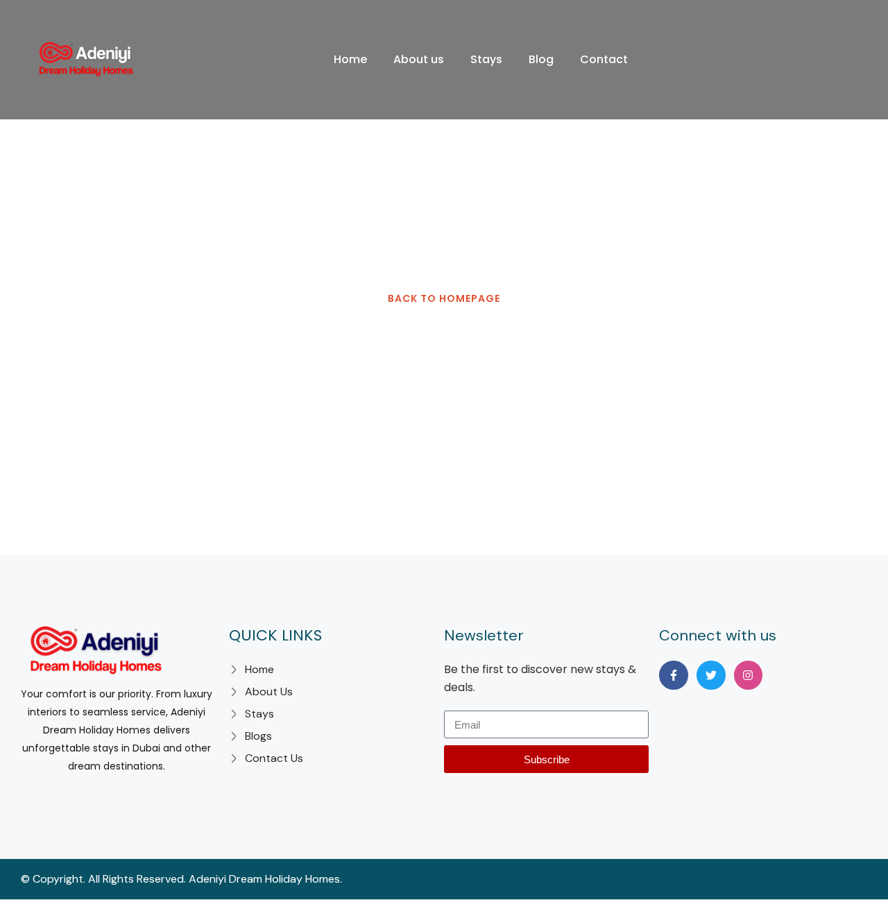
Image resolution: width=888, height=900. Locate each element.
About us (418, 59)
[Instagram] (748, 675)
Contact (604, 59)
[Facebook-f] (673, 675)
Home (350, 59)
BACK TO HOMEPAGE (444, 298)
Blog (541, 59)
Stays (486, 59)
